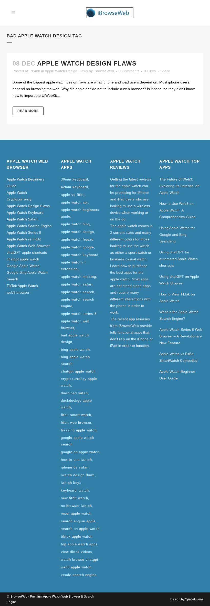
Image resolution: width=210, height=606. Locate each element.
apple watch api (74, 202)
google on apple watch (80, 452)
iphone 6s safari (75, 467)
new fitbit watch (74, 498)
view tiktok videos (76, 552)
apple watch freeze (77, 239)
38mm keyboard (74, 179)
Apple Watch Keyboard (25, 212)
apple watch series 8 (79, 314)
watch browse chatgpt (79, 559)
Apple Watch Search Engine (29, 226)
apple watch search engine (77, 302)
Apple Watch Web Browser (28, 246)
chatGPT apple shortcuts (27, 252)
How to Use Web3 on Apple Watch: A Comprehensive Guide (177, 210)
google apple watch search (77, 441)
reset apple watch (76, 513)
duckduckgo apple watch (76, 404)
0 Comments (129, 71)
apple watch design (77, 232)
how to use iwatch (76, 460)
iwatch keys (71, 483)
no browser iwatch (76, 506)
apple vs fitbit (73, 195)
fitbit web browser (76, 422)
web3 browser (18, 292)
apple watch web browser (75, 324)
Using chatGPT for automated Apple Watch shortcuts (178, 259)
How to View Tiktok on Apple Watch (177, 297)
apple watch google (77, 247)
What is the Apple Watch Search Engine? (178, 315)
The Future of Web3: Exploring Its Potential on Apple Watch (179, 186)
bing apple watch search (75, 360)
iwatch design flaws (78, 475)
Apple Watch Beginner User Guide (177, 374)
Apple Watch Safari (22, 219)
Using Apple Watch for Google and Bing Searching (177, 234)
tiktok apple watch (76, 536)
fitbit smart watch (76, 415)
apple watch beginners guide (80, 213)
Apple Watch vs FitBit (24, 239)
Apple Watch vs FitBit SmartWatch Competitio (178, 357)
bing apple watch (75, 350)
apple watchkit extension (73, 265)
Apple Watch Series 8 (24, 232)
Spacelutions (194, 599)
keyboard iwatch (75, 490)
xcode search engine (79, 575)
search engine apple (78, 521)
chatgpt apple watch (23, 259)
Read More (28, 111)
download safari (74, 393)
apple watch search (77, 292)
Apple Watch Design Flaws (86, 63)
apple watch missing (78, 277)
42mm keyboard (74, 187)
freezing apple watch (79, 430)
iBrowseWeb (104, 71)
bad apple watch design (75, 338)
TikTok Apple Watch (22, 286)
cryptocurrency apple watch (79, 382)
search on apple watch (80, 529)
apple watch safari (76, 284)
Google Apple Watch (23, 266)
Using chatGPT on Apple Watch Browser (179, 279)
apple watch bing (75, 224)
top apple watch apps (79, 544)
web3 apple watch (76, 567)
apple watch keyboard (79, 255)
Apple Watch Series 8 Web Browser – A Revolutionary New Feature (180, 336)
